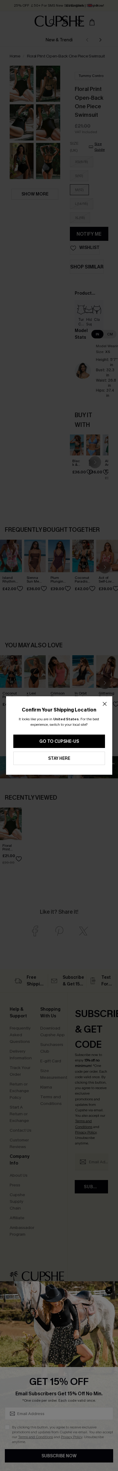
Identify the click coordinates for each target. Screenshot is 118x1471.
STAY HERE (59, 758)
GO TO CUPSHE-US (59, 741)
